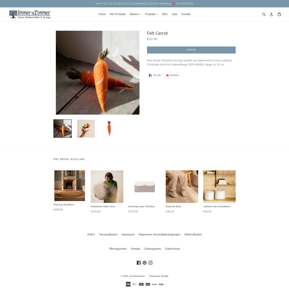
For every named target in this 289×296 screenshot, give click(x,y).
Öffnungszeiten (118, 248)
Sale (174, 14)
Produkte (152, 14)
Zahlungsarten (152, 248)
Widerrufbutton (193, 234)
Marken (136, 14)
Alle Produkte (118, 14)
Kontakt (185, 14)
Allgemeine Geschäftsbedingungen (159, 234)
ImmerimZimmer (137, 276)
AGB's (91, 234)
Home (102, 14)
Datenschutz (172, 248)
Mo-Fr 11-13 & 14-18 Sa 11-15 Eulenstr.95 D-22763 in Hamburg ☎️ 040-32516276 (144, 3)
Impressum (128, 234)
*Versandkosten (108, 234)
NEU (165, 14)
